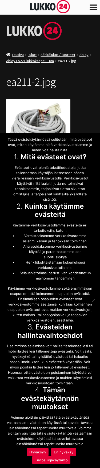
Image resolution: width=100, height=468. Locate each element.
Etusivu (18, 54)
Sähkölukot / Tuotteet (58, 54)
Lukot (32, 54)
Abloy (84, 54)
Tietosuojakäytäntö (51, 460)
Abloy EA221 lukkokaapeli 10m (30, 60)
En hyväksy (63, 452)
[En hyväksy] (93, 300)
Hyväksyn (37, 452)
